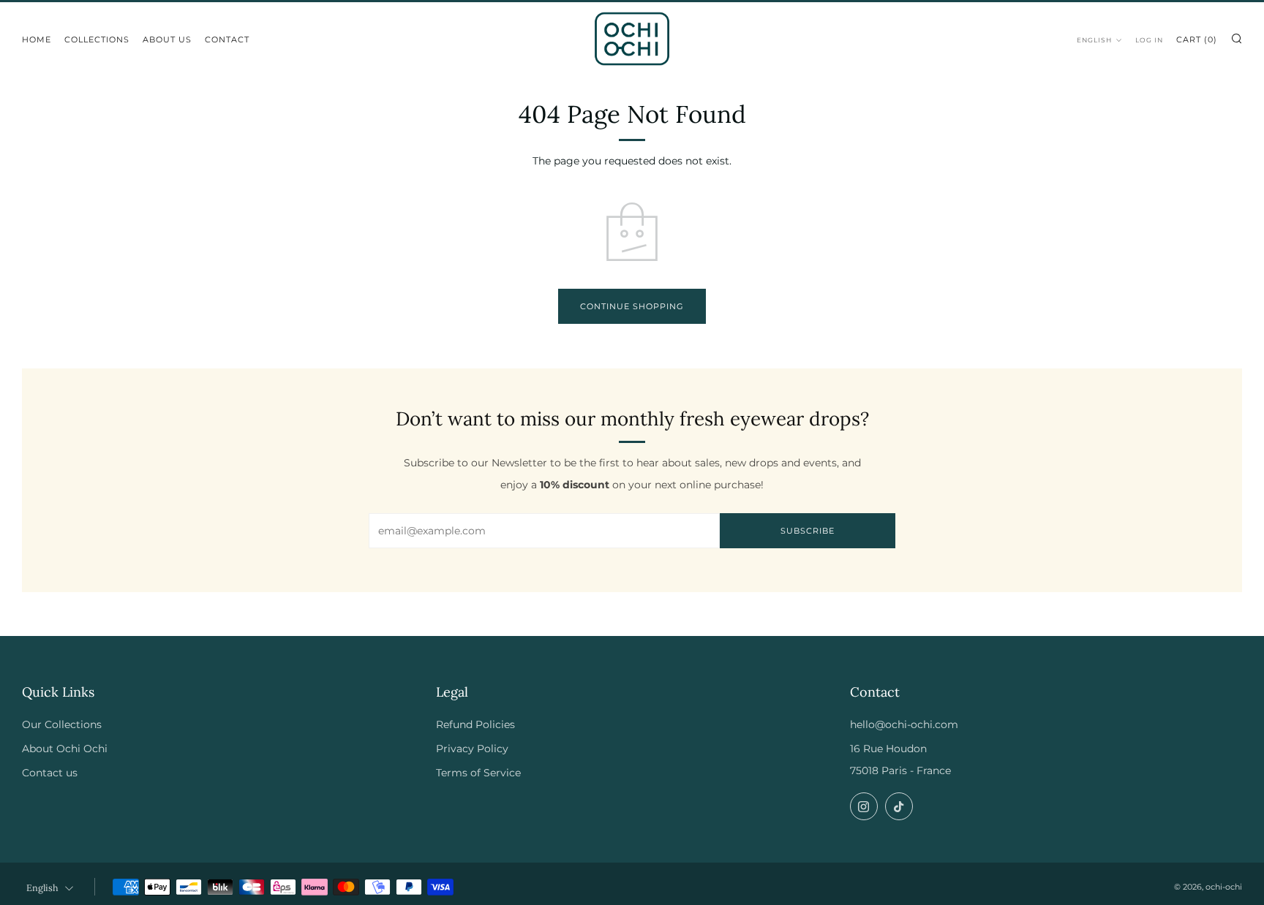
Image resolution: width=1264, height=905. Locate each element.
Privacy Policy (472, 748)
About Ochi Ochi (65, 748)
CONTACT (227, 39)
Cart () (1196, 39)
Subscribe (807, 531)
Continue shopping (632, 306)
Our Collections (62, 724)
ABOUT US (167, 39)
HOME (36, 39)
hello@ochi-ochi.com (904, 724)
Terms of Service (478, 772)
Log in (1149, 40)
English (1094, 40)
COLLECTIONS (96, 39)
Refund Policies (475, 724)
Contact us (50, 772)
